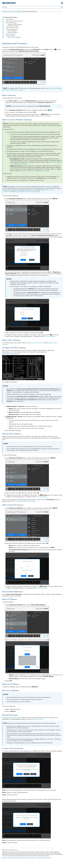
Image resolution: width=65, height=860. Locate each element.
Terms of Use (40, 857)
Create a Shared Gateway (14, 37)
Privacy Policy (31, 857)
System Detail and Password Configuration (27, 191)
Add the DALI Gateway (13, 25)
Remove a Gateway (11, 34)
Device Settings (46, 116)
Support (48, 857)
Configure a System (7, 11)
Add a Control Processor (12, 27)
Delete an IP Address (12, 32)
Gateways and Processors (35, 342)
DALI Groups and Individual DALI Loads (23, 501)
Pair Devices (17, 11)
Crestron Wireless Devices (28, 170)
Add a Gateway (10, 19)
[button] (61, 7)
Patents (4, 857)
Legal (9, 857)
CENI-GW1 (16, 717)
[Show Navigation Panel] (62, 3)
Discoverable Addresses (12, 29)
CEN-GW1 (6, 717)
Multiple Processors (38, 719)
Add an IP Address (12, 30)
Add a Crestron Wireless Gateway (14, 21)
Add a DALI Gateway (11, 22)
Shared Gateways (10, 35)
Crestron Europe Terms (19, 857)
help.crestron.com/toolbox (10, 353)
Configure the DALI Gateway (14, 24)
